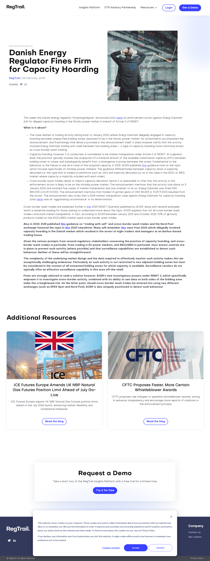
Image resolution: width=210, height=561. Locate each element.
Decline (160, 547)
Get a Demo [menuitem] (195, 537)
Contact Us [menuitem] (194, 532)
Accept (135, 547)
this (144, 165)
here (119, 118)
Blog (29, 46)
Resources (16, 46)
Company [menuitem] (195, 526)
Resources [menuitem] (147, 7)
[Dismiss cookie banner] (171, 517)
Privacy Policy (197, 558)
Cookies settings (111, 547)
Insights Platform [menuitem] (89, 7)
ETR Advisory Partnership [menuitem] (120, 7)
